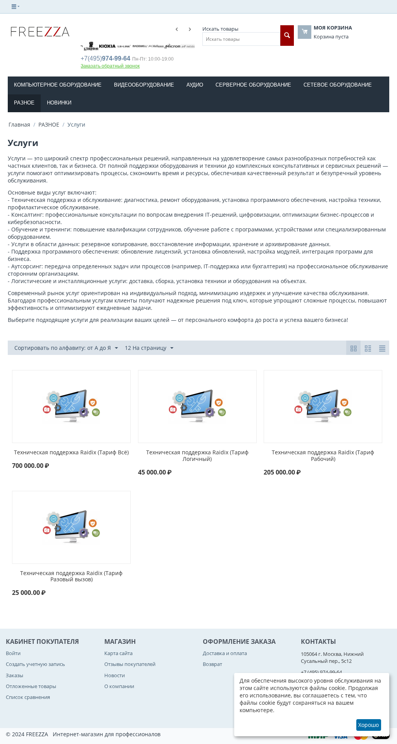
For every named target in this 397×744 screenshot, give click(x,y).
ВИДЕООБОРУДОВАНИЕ (144, 85)
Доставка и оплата (225, 653)
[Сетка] (353, 348)
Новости (114, 675)
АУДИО (194, 85)
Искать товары (220, 28)
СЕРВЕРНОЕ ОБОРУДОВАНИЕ (253, 85)
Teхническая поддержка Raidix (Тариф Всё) (71, 452)
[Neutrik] (149, 45)
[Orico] (181, 45)
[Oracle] (165, 45)
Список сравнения (28, 697)
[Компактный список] (382, 348)
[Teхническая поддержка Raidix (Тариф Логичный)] (197, 406)
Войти (13, 653)
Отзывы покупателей (129, 664)
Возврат (212, 664)
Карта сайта (118, 653)
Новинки (59, 103)
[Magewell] (84, 45)
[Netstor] (132, 45)
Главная (19, 124)
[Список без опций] (368, 348)
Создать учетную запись (35, 664)
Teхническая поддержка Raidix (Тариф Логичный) (197, 455)
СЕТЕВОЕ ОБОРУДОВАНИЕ (338, 85)
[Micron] (116, 45)
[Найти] (287, 35)
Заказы (14, 675)
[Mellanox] (100, 45)
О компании (119, 686)
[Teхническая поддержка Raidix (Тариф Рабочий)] (323, 406)
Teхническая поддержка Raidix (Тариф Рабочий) (323, 455)
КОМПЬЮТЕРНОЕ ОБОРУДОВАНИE (58, 85)
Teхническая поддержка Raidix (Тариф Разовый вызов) (71, 576)
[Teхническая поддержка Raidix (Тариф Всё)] (71, 406)
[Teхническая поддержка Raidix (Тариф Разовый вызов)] (71, 526)
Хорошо (368, 724)
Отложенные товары (31, 686)
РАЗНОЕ (24, 103)
